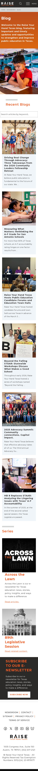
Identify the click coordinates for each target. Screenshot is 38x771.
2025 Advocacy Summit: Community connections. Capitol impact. (19, 433)
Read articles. (12, 602)
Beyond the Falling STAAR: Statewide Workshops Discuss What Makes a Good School (16, 366)
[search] (21, 3)
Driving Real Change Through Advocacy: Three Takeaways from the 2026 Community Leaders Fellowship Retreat (18, 164)
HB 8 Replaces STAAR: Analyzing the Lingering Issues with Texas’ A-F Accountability (18, 499)
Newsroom (11, 10)
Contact (26, 712)
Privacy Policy (24, 716)
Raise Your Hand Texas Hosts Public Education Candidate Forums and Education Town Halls (18, 299)
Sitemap (8, 716)
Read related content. (16, 651)
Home (3, 10)
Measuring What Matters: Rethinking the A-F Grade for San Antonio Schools (18, 233)
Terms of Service (19, 720)
